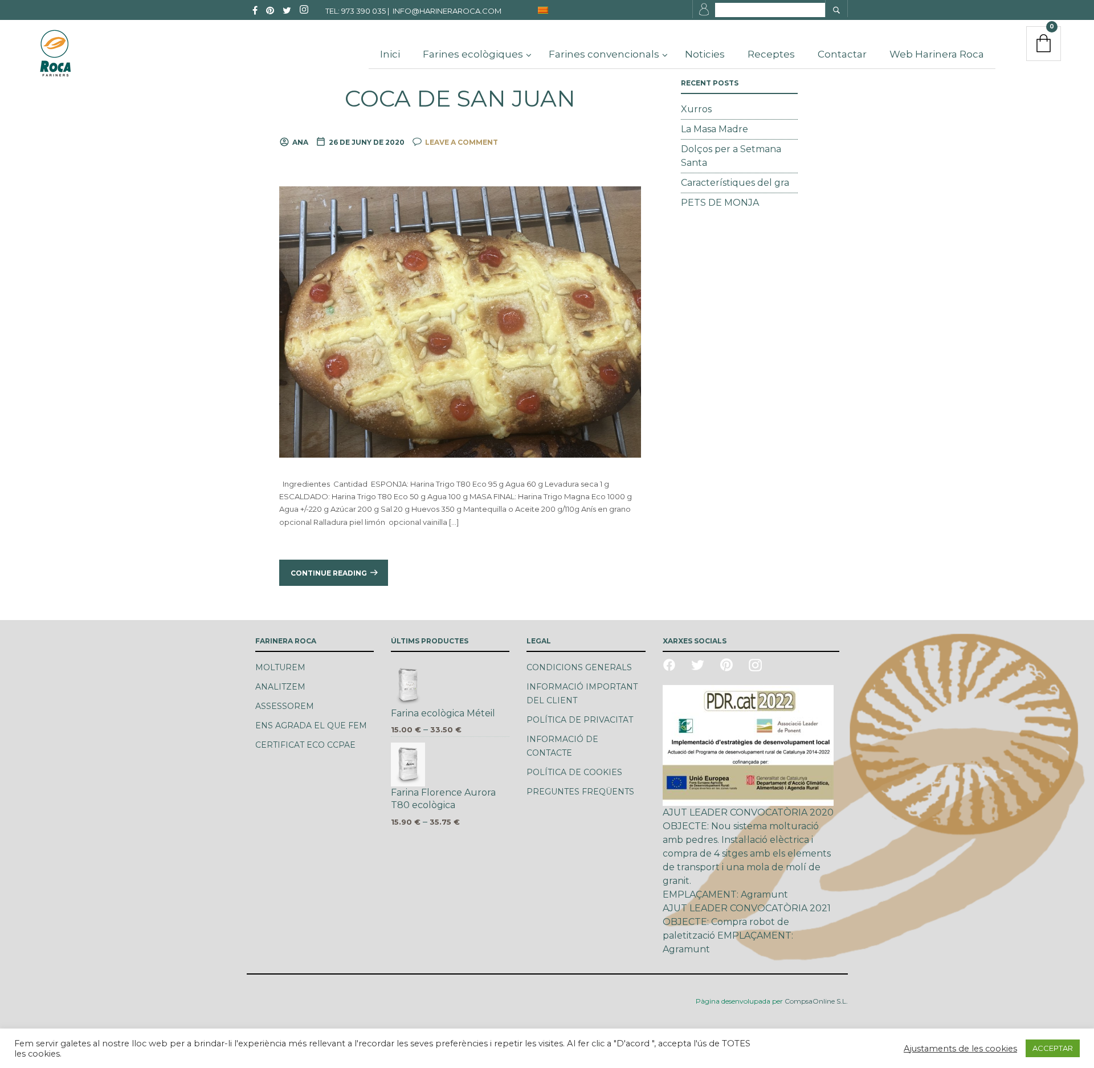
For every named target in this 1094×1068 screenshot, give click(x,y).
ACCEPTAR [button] (1052, 1048)
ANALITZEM (280, 687)
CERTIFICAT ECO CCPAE (305, 745)
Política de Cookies (574, 772)
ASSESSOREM (284, 706)
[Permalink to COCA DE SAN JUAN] (460, 321)
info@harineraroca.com (447, 10)
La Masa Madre (714, 129)
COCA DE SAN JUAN (460, 98)
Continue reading (329, 573)
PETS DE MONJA (720, 202)
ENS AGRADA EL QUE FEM (311, 725)
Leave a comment (461, 142)
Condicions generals (579, 667)
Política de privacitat (579, 720)
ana (300, 142)
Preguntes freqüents (580, 791)
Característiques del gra (735, 182)
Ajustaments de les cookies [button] (960, 1048)
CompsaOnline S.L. (815, 1001)
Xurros (696, 109)
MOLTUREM (280, 667)
